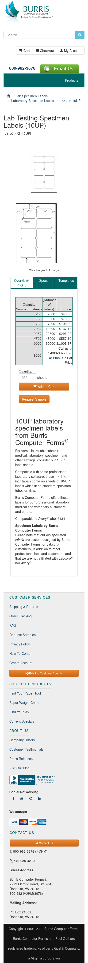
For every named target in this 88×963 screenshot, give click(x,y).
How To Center (20, 653)
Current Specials (21, 721)
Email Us (59, 358)
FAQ (12, 625)
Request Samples (22, 634)
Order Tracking (20, 616)
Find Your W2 (19, 712)
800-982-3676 (22, 68)
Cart (26, 50)
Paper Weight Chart (24, 702)
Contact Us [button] (45, 843)
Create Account (20, 662)
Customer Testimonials (26, 749)
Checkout (46, 50)
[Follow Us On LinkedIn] (39, 798)
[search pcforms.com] (79, 35)
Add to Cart (46, 386)
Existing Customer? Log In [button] (45, 673)
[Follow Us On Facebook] (13, 798)
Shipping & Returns (23, 606)
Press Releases (21, 758)
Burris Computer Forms (61, 928)
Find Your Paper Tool (25, 693)
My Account (72, 50)
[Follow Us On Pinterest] (30, 798)
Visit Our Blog (19, 768)
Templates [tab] (66, 280)
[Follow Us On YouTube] (21, 798)
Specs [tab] (43, 280)
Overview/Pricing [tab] (21, 282)
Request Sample (34, 399)
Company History (22, 740)
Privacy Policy (19, 644)
